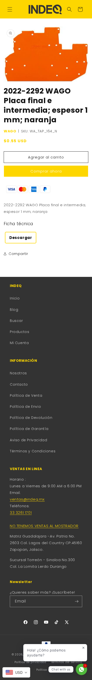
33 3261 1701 (21, 512)
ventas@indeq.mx (27, 499)
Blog (14, 309)
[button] (9, 9)
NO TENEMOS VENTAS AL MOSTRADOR (44, 525)
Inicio (15, 298)
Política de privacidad (30, 662)
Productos (19, 331)
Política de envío (48, 670)
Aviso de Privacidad (28, 440)
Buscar (16, 320)
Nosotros (18, 373)
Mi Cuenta (19, 342)
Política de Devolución (31, 417)
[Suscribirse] (76, 601)
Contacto (19, 384)
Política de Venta (26, 395)
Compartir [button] (18, 253)
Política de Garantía (29, 428)
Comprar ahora (46, 171)
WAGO (10, 131)
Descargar (20, 237)
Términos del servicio (66, 662)
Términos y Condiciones (32, 451)
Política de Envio (25, 406)
